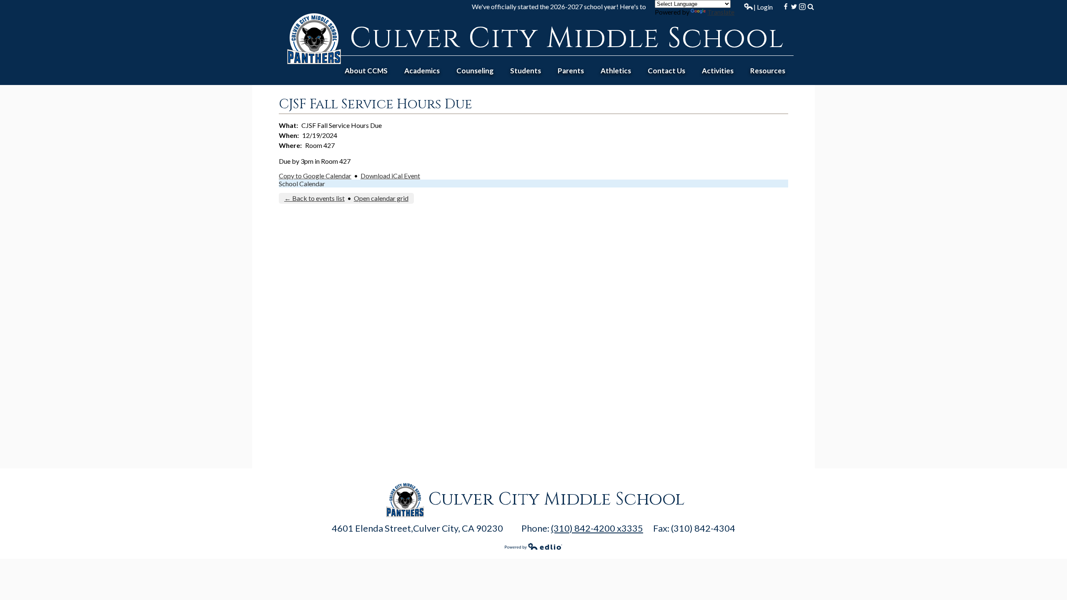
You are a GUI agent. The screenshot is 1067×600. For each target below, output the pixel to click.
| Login (763, 7)
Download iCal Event (390, 176)
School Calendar (302, 184)
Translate (720, 12)
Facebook (785, 6)
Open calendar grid (381, 198)
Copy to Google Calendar (315, 176)
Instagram (802, 6)
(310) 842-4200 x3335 (597, 528)
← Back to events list (314, 198)
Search (810, 6)
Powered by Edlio (533, 546)
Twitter (794, 6)
